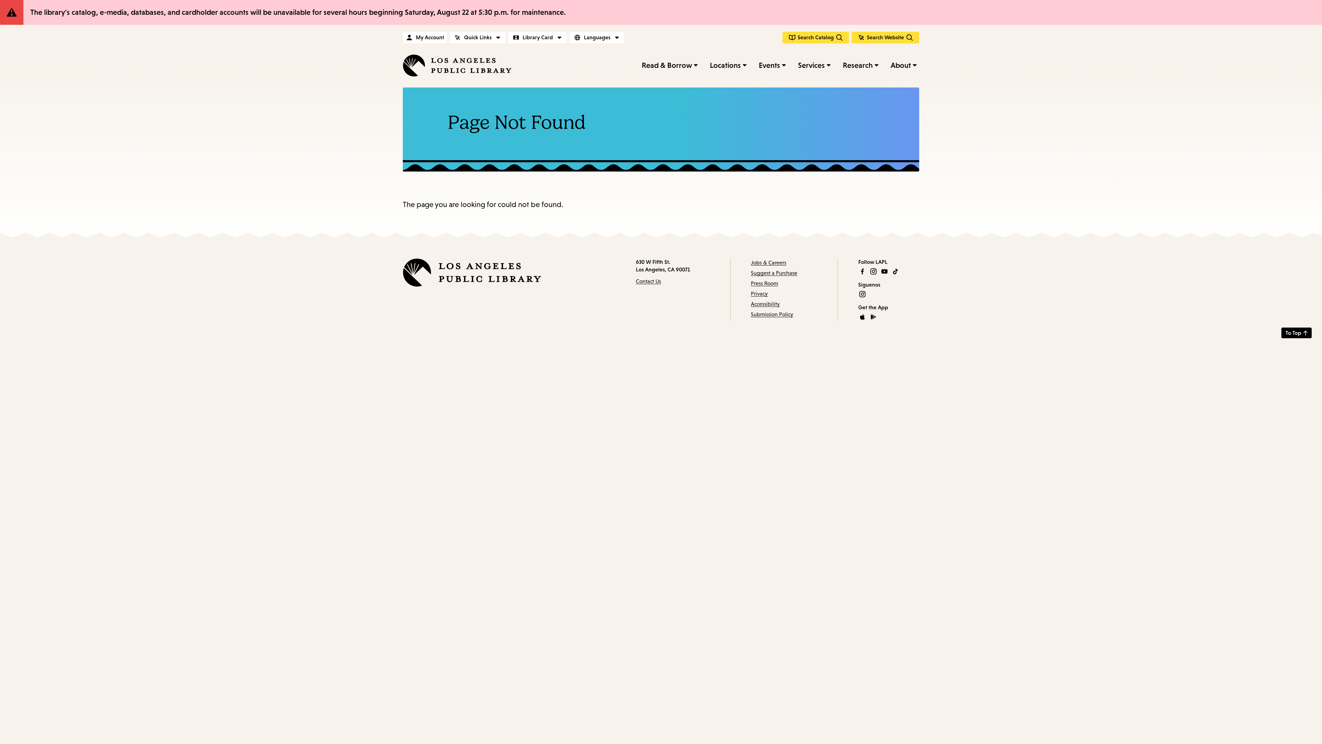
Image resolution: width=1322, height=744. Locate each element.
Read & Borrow (667, 65)
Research (858, 65)
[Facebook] (862, 271)
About (901, 65)
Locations (725, 65)
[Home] (457, 65)
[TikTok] (895, 271)
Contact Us (648, 281)
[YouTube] (884, 271)
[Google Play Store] (873, 317)
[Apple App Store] (862, 317)
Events (769, 65)
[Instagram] (873, 271)
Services (811, 65)
